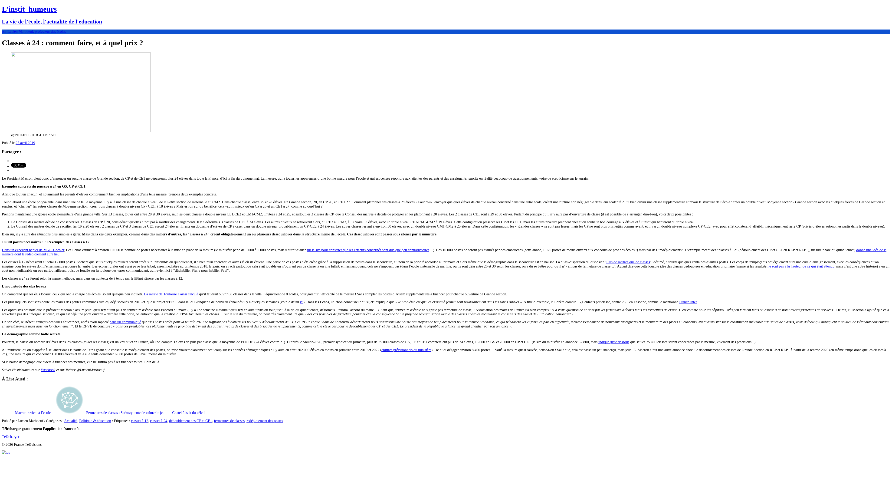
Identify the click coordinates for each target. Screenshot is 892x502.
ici (301, 302)
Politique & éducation (95, 421)
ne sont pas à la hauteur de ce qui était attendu (800, 266)
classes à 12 (139, 421)
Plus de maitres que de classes (628, 262)
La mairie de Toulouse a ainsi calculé (171, 294)
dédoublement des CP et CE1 (190, 421)
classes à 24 (158, 421)
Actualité (70, 421)
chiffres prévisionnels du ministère (406, 350)
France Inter (688, 302)
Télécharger (10, 437)
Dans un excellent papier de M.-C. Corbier (33, 250)
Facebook (48, 370)
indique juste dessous (613, 342)
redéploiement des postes (264, 421)
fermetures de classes (229, 421)
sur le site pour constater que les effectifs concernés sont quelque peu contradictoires (368, 250)
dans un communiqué (125, 322)
